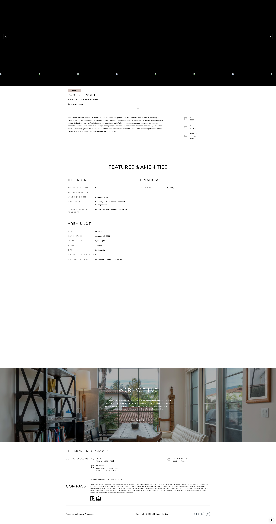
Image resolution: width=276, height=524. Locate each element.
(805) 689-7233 (178, 461)
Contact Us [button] (138, 420)
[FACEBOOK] (196, 514)
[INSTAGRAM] (202, 514)
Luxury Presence (85, 514)
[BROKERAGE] (208, 514)
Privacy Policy (161, 514)
